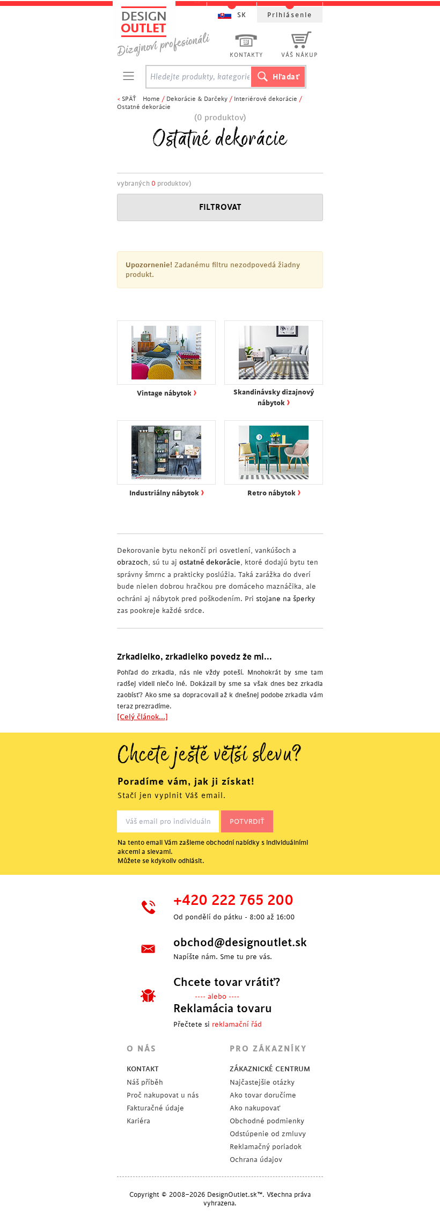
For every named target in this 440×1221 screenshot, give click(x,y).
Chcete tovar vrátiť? (226, 982)
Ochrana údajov (256, 1160)
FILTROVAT (220, 207)
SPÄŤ (129, 99)
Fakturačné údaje (155, 1108)
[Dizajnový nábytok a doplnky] (167, 31)
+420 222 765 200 (233, 901)
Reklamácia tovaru (222, 1008)
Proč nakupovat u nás (163, 1095)
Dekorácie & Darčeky (197, 99)
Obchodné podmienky (267, 1121)
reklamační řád (237, 1024)
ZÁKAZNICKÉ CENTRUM (270, 1069)
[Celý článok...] (142, 717)
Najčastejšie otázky (262, 1082)
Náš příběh (145, 1082)
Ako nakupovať (255, 1108)
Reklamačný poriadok (266, 1147)
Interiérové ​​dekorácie (265, 99)
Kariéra (138, 1121)
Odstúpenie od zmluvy (268, 1134)
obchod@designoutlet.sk (238, 942)
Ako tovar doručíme (263, 1095)
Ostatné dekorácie (144, 107)
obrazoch (132, 562)
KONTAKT (143, 1069)
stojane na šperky (285, 599)
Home (151, 99)
